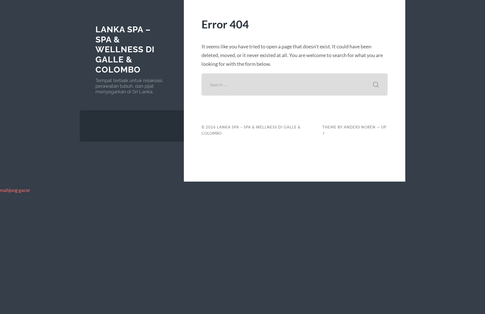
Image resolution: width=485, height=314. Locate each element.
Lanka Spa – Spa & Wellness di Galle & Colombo (125, 49)
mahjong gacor (15, 190)
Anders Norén (360, 127)
